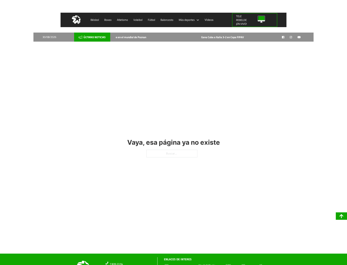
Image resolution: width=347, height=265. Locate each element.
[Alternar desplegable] (197, 20)
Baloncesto (166, 20)
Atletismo (122, 20)
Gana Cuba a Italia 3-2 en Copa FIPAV (209, 37)
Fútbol (151, 20)
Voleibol (137, 20)
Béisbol (95, 20)
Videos (209, 20)
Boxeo (108, 20)
